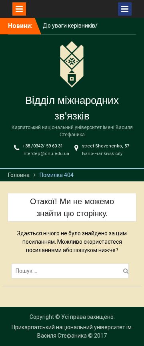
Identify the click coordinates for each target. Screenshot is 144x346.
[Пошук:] (71, 271)
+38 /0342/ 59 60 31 (42, 146)
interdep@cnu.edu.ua (45, 153)
